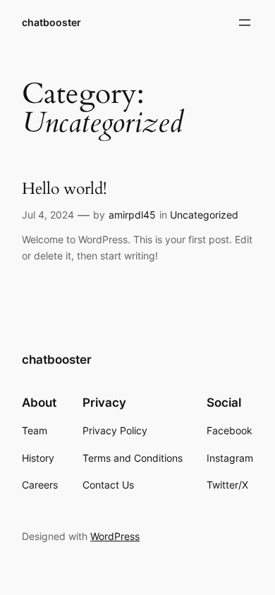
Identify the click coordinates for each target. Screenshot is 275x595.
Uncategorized (204, 215)
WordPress (115, 536)
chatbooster (51, 22)
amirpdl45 (132, 215)
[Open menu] (244, 22)
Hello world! (64, 188)
